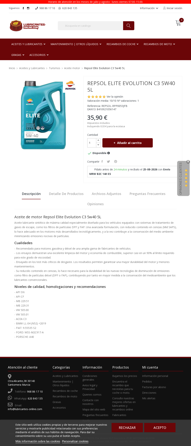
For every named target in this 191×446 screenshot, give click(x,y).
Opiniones (95, 204)
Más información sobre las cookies (37, 441)
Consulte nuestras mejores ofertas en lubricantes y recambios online (124, 403)
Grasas (57, 402)
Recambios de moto (65, 396)
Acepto (160, 427)
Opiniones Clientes (180, 178)
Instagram (28, 8)
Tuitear (108, 161)
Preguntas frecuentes (147, 193)
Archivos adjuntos (106, 193)
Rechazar (127, 427)
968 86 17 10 (35, 391)
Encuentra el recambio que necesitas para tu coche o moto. (122, 387)
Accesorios (59, 407)
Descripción (31, 193)
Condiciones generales (89, 377)
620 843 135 (35, 398)
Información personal (155, 376)
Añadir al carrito (129, 143)
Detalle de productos (66, 193)
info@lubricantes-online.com (25, 409)
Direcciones (149, 392)
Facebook (23, 8)
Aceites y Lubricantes (65, 376)
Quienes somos (91, 394)
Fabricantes (119, 415)
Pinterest (116, 161)
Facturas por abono (154, 387)
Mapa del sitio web (93, 409)
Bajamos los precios (124, 376)
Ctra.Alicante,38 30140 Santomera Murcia (21, 382)
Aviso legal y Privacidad (89, 387)
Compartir (102, 161)
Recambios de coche (65, 391)
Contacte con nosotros (90, 402)
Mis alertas (148, 398)
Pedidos (147, 381)
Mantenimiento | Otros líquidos (63, 383)
